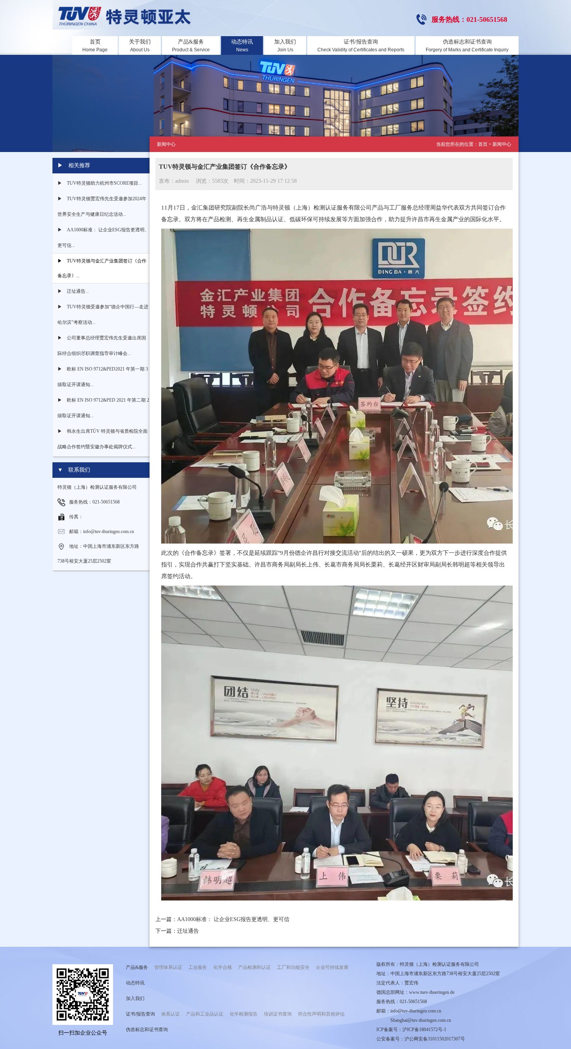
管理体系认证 (168, 967)
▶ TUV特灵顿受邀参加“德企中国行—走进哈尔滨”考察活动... (102, 314)
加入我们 (285, 45)
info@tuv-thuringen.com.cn (415, 1011)
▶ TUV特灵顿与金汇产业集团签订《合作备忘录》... (101, 268)
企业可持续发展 (332, 967)
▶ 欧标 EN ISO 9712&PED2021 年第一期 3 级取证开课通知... (102, 376)
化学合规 (222, 967)
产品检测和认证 (254, 967)
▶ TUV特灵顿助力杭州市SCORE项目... (99, 183)
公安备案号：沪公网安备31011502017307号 (420, 1039)
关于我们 (140, 45)
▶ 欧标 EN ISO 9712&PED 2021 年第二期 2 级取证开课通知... (103, 407)
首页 (95, 45)
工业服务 (197, 967)
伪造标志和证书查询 (467, 45)
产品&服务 (191, 45)
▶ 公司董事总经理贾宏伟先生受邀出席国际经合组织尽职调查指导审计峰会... (101, 345)
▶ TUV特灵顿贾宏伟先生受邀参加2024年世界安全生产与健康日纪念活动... (101, 206)
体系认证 (170, 1014)
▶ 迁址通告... (73, 291)
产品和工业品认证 (204, 1014)
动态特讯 (242, 45)
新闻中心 (502, 144)
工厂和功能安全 (293, 967)
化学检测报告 (244, 1014)
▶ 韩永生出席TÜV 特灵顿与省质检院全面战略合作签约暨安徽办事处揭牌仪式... (102, 438)
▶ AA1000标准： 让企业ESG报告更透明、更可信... (103, 237)
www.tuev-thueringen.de (431, 992)
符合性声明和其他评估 (321, 1014)
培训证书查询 (278, 1014)
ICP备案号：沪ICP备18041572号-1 (411, 1029)
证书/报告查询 (360, 45)
